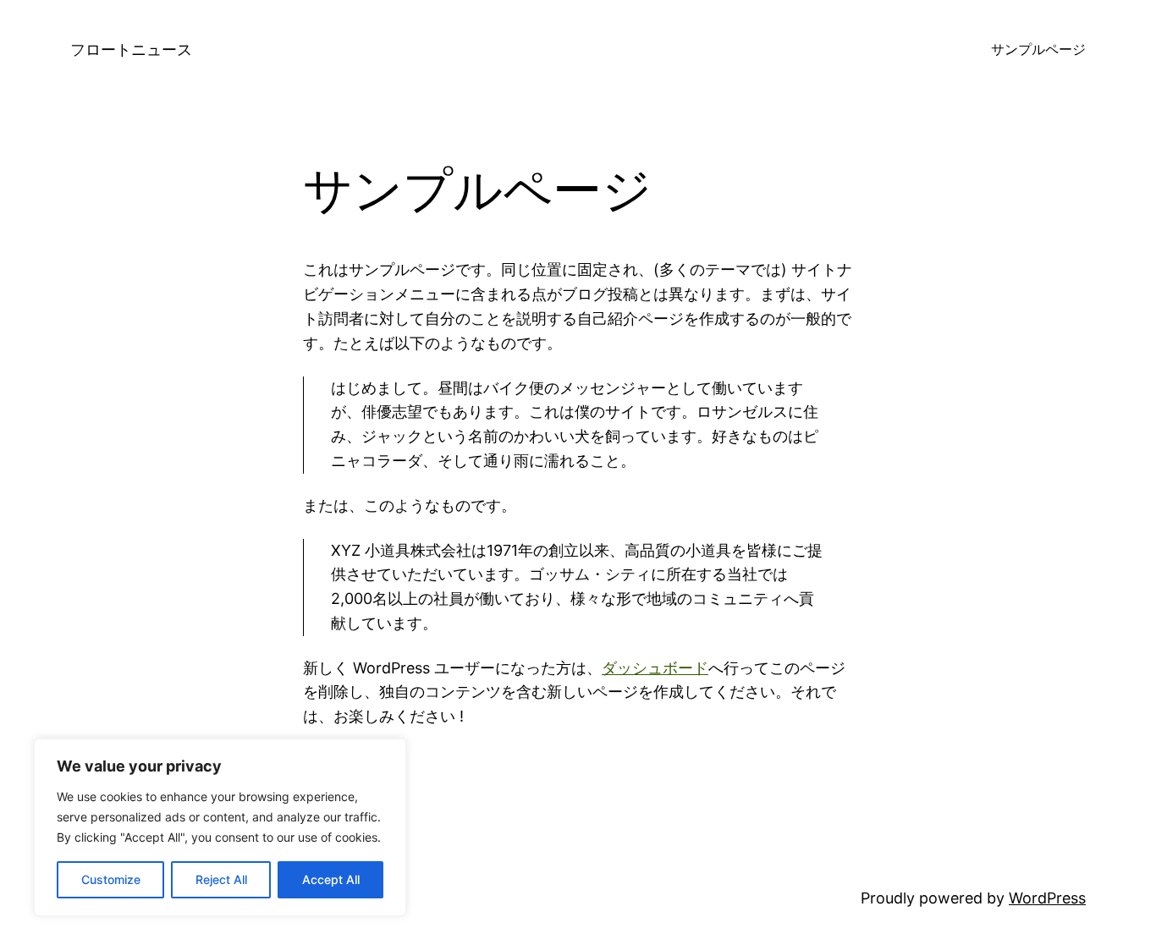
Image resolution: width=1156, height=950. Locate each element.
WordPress (1047, 898)
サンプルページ (1038, 49)
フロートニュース (131, 49)
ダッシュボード (655, 668)
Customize (110, 879)
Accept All (331, 879)
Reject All (221, 879)
